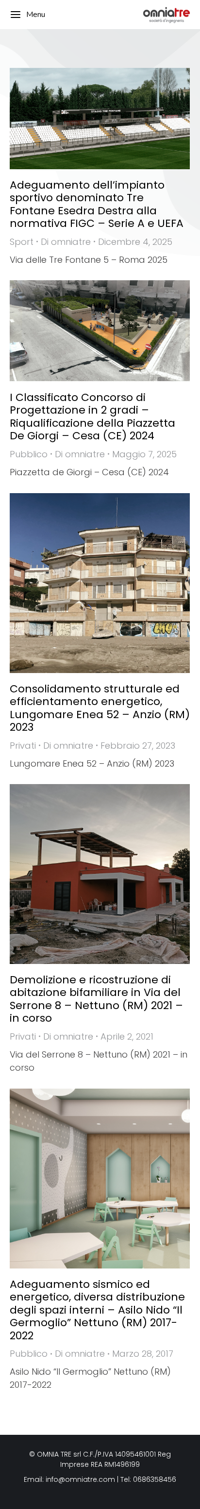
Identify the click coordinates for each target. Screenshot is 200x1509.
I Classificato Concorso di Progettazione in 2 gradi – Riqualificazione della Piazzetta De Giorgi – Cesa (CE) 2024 (92, 416)
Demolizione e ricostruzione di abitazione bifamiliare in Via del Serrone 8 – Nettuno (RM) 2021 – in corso (96, 999)
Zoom (87, 118)
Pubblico (29, 454)
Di (66, 242)
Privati (23, 745)
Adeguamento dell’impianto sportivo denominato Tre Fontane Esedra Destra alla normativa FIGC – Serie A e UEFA (96, 204)
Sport (21, 242)
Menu (35, 14)
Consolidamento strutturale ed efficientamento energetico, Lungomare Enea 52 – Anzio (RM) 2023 (100, 708)
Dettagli (113, 118)
